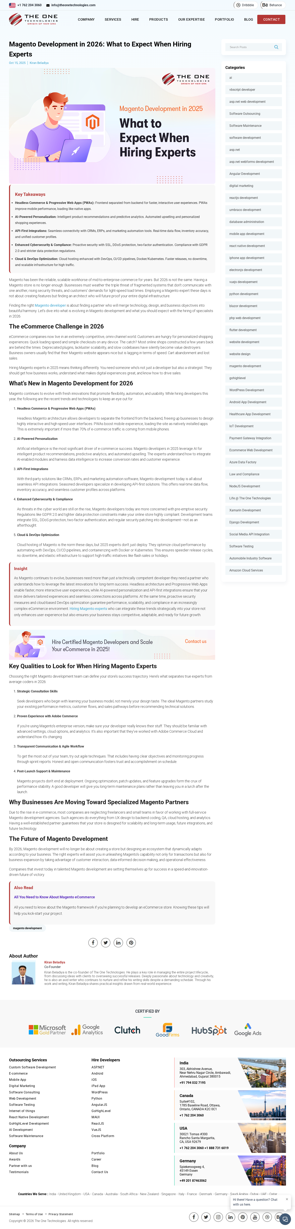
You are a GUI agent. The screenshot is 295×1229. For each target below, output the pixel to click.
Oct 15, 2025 (17, 63)
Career (96, 1159)
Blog (248, 19)
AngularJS (99, 1105)
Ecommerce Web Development (251, 450)
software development (245, 138)
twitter (206, 1214)
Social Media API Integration (249, 534)
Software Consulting (24, 1092)
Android (97, 1073)
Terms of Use (34, 1214)
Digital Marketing (22, 1086)
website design (239, 354)
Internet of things (22, 1111)
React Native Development (29, 1117)
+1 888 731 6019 (216, 1148)
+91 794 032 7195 (192, 1083)
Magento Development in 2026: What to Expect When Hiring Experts (100, 49)
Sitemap (14, 1214)
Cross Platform (103, 1136)
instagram (218, 1214)
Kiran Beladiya (39, 63)
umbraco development (245, 210)
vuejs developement (243, 282)
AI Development (21, 1130)
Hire (135, 19)
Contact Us (100, 1172)
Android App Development (247, 402)
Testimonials (18, 1172)
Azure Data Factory (242, 462)
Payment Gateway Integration (250, 438)
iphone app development (246, 258)
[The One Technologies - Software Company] (34, 19)
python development (243, 294)
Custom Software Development (32, 1067)
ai (230, 78)
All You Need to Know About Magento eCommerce (54, 897)
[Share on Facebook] (93, 943)
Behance (276, 5)
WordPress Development (246, 390)
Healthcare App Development (250, 414)
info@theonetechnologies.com (73, 5)
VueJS (96, 1130)
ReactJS (98, 1123)
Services (113, 19)
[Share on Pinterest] (131, 943)
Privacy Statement (61, 1214)
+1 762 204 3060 (29, 5)
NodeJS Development (244, 486)
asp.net (234, 150)
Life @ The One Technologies (250, 498)
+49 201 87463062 (193, 1181)
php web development (244, 318)
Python (97, 1098)
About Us (16, 1153)
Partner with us (20, 1166)
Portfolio (224, 19)
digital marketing (241, 186)
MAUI (96, 1117)
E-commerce (18, 1073)
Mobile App (17, 1080)
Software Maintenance (245, 126)
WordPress (100, 1092)
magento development (245, 366)
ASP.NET (98, 1067)
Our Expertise (191, 19)
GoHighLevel (101, 1111)
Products (158, 19)
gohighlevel (237, 378)
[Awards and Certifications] (47, 1030)
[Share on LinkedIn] (118, 943)
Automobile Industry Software (250, 558)
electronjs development (245, 270)
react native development (247, 246)
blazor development (243, 306)
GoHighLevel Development (29, 1123)
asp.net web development (247, 102)
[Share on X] (106, 943)
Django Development (244, 522)
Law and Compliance (244, 474)
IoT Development (241, 426)
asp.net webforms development (251, 162)
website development (244, 342)
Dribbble (248, 5)
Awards (14, 1159)
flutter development (243, 330)
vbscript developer (242, 90)
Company (86, 19)
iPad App (98, 1086)
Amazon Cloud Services (246, 570)
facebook (194, 1214)
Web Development (22, 1098)
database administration (246, 222)
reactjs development (243, 198)
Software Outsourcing (244, 114)
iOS (94, 1080)
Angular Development (244, 174)
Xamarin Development (245, 510)
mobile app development (246, 234)
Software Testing (241, 546)
